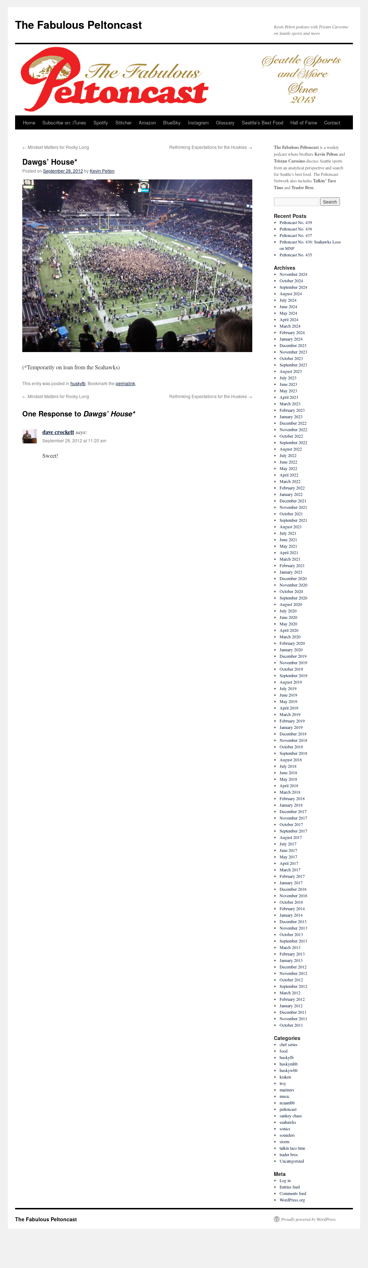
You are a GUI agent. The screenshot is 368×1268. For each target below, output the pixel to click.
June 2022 (288, 462)
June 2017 (288, 850)
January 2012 (291, 1005)
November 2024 (293, 274)
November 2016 (293, 895)
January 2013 (291, 960)
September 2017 (293, 831)
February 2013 (292, 954)
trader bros (289, 1154)
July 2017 (288, 844)
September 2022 (293, 442)
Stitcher (123, 122)
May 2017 (288, 856)
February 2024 (292, 332)
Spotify (100, 122)
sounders (287, 1135)
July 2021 (288, 533)
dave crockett (58, 432)
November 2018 (293, 740)
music (285, 1096)
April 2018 (289, 785)
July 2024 (288, 300)
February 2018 (292, 798)
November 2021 (293, 507)
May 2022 (288, 468)
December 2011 (293, 1012)
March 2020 (290, 636)
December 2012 (293, 967)
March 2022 (290, 481)
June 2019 (288, 695)
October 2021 (291, 513)
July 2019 (288, 688)
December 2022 (293, 423)
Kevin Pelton (102, 171)
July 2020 (288, 611)
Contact (332, 122)
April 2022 (289, 475)
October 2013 (291, 934)
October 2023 (291, 358)
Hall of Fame (303, 122)
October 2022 (291, 436)
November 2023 (293, 352)
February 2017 (292, 876)
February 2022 (292, 488)
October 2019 (291, 669)
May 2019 (288, 701)
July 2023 (288, 377)
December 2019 (293, 656)
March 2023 (290, 403)
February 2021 (292, 565)
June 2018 (288, 772)
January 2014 (291, 915)
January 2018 (291, 805)
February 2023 (292, 410)
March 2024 (290, 326)
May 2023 (288, 390)
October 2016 (291, 902)
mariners (287, 1090)
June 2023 (288, 384)
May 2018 (288, 779)
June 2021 (288, 539)
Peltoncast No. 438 (296, 229)
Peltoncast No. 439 (296, 222)
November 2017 (293, 818)
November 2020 (293, 585)
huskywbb (289, 1070)
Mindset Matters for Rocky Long (55, 147)
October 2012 (291, 979)
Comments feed (293, 1193)
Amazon (147, 122)
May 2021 (288, 546)
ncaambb (287, 1102)
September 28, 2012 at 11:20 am (74, 440)
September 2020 (293, 598)
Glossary (225, 122)
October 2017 (291, 824)
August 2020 (291, 604)
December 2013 (293, 921)
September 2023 (293, 365)
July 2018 (288, 766)
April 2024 (289, 319)
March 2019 (290, 714)
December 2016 (293, 889)
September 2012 (293, 986)
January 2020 (291, 649)
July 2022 (288, 455)
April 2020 (289, 630)
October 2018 (291, 746)
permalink (125, 383)
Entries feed (290, 1187)
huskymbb (289, 1064)
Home (29, 122)
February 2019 (292, 721)
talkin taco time (292, 1148)
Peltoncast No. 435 (296, 254)
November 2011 (293, 1018)
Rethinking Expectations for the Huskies (210, 147)
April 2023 (289, 397)
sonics (285, 1128)
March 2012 (290, 992)
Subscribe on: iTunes (64, 122)
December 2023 (293, 345)
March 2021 (290, 559)
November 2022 (293, 429)
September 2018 (293, 753)
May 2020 (288, 623)
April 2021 (289, 552)
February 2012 (292, 999)
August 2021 (291, 526)
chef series (289, 1044)
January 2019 (291, 727)
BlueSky (172, 122)
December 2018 (293, 733)
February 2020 (292, 643)
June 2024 (288, 306)
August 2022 (291, 449)
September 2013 (293, 941)
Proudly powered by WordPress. (309, 1219)
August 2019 (291, 682)
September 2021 (293, 520)
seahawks (288, 1122)
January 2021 (291, 572)
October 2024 (291, 280)
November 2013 (293, 928)
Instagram (198, 122)
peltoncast (288, 1109)
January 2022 (291, 494)
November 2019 (293, 662)
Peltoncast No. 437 (296, 235)
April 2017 (289, 863)
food (284, 1051)
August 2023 (291, 371)
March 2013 (290, 947)
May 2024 (288, 313)
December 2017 (293, 811)
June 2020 (288, 617)
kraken (285, 1077)
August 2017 (291, 837)
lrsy (283, 1083)
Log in (285, 1180)
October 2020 (291, 591)
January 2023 (291, 416)
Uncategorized (292, 1161)
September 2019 (293, 675)
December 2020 (293, 578)
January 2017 (291, 882)
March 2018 (290, 792)
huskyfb (78, 383)
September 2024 (293, 287)
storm (284, 1141)
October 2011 (291, 1025)
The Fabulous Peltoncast (78, 24)
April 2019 (289, 708)
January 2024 (291, 339)
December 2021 (293, 500)
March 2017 (290, 869)
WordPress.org (292, 1200)
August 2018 (291, 759)
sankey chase (291, 1115)
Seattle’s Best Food (262, 122)
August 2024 (291, 293)
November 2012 (293, 973)
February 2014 (292, 908)
